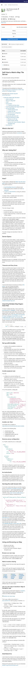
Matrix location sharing (13, 120)
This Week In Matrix (11, 91)
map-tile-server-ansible (22, 27)
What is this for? (9, 99)
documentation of (8, 310)
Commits (5, 16)
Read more (3, 22)
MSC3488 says (5, 517)
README (5, 44)
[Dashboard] (2, 1)
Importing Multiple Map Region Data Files (15, 106)
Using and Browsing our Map (12, 117)
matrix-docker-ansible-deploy (16, 492)
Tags (18, 16)
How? (7, 102)
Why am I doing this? (10, 100)
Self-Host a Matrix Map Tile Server (11, 97)
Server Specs (9, 103)
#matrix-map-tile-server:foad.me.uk (10, 665)
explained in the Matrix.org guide (14, 488)
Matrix (6, 4)
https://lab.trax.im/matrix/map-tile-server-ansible (13, 426)
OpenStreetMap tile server (10, 187)
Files (4, 19)
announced (19, 133)
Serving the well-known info (12, 115)
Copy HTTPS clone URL (12, 39)
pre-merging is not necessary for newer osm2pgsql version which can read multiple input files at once (13, 316)
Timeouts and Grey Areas (13, 105)
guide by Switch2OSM (10, 191)
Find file (14, 33)
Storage (12, 19)
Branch (12, 16)
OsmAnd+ (23, 590)
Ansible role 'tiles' (11, 111)
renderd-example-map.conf (8, 300)
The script (19, 317)
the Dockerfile (7, 319)
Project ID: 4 (9, 10)
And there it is (9, 125)
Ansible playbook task (13, 109)
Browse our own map (12, 119)
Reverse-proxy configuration (14, 112)
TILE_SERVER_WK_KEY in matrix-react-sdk (11, 523)
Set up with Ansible (10, 108)
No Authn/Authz (11, 114)
